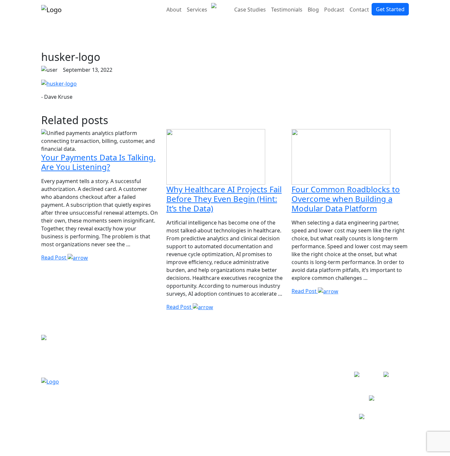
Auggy (299, 357)
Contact (359, 9)
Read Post (54, 257)
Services (197, 9)
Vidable (301, 373)
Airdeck (301, 396)
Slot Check (305, 349)
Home (236, 349)
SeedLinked (306, 404)
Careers (238, 388)
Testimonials (286, 9)
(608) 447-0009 (59, 359)
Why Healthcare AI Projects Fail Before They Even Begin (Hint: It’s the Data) (224, 199)
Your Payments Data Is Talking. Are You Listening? (98, 162)
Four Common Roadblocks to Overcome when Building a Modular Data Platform (346, 199)
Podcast (334, 9)
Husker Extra (308, 412)
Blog (313, 9)
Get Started (390, 9)
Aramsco (303, 388)
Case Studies (250, 9)
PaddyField (305, 365)
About (174, 9)
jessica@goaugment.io (69, 367)
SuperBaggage (310, 381)
